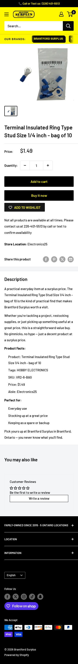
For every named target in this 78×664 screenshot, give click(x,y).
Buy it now (39, 195)
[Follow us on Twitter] (16, 597)
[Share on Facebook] (46, 259)
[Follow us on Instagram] (24, 597)
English (11, 575)
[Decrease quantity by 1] (24, 165)
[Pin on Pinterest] (54, 259)
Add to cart (39, 181)
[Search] (68, 26)
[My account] (61, 14)
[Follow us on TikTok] (32, 597)
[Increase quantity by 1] (47, 165)
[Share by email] (71, 259)
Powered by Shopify (16, 655)
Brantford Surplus (47, 39)
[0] (70, 14)
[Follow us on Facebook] (7, 597)
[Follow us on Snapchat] (40, 597)
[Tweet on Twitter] (62, 259)
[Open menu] (6, 14)
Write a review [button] (39, 498)
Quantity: (11, 165)
